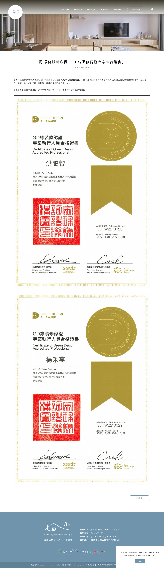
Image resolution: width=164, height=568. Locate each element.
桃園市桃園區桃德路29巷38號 (105, 540)
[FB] (83, 551)
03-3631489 (97, 533)
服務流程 (117, 9)
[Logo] (15, 11)
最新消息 (78, 9)
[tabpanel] (82, 32)
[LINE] (66, 551)
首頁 (77, 67)
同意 (140, 561)
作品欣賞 (91, 9)
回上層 (139, 497)
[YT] (102, 551)
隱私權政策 (150, 555)
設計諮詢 (136, 9)
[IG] (95, 551)
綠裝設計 (104, 9)
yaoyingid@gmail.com (104, 536)
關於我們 (65, 9)
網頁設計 (92, 565)
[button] (152, 9)
